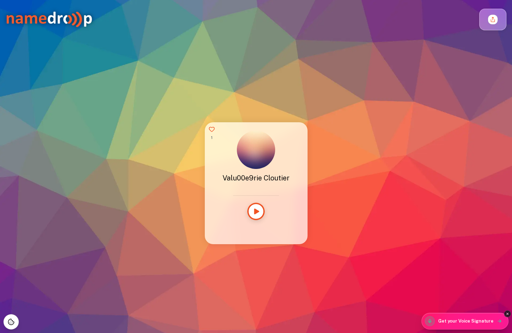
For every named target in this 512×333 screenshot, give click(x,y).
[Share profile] (493, 19)
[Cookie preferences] (11, 322)
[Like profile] (211, 129)
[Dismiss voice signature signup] (507, 313)
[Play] (256, 211)
